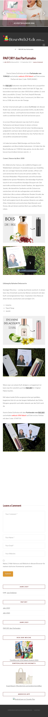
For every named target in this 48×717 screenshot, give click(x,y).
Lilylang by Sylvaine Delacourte (15, 283)
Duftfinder (33, 107)
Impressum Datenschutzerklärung (20, 710)
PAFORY (9, 86)
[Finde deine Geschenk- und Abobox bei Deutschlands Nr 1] (24, 37)
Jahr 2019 (7, 62)
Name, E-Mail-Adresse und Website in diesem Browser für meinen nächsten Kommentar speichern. (24, 564)
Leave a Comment (38, 62)
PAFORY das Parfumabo (12, 628)
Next (43, 13)
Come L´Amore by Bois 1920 (13, 158)
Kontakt (37, 710)
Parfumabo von (32, 412)
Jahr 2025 (6, 613)
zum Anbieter (12, 593)
